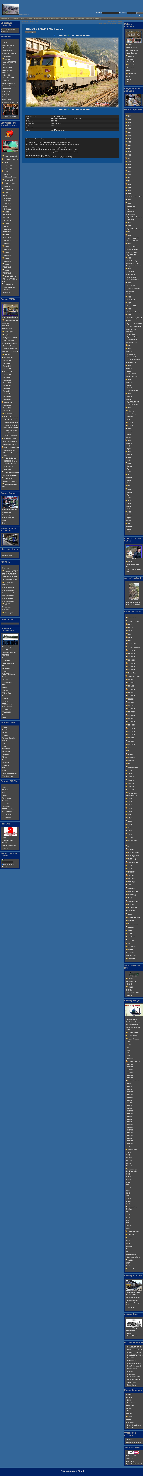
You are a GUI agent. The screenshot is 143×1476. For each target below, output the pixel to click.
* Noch (4, 746)
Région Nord (130, 1461)
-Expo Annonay (131, 206)
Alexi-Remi (5, 94)
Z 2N (129, 885)
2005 (129, 283)
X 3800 (130, 805)
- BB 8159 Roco (8, 466)
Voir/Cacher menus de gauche (30, 21)
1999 (129, 226)
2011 (129, 348)
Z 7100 (130, 865)
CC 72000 (131, 657)
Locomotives (132, 618)
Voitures (131, 927)
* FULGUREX (6, 712)
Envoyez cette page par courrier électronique (110, 23)
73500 (130, 914)
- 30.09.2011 (7, 209)
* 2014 (7, 235)
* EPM (4, 717)
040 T (130, 631)
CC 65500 (131, 666)
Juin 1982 (129, 984)
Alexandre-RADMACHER (10, 102)
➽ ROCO (128, 1400)
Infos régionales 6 (8, 598)
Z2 (128, 846)
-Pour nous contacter (9, 53)
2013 (129, 379)
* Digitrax (5, 801)
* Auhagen (5, 754)
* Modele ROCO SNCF (133, 1379)
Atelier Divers (8, 478)
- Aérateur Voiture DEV (10, 475)
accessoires (132, 73)
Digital (7, 335)
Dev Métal (131, 937)
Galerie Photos (133, 1032)
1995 (129, 200)
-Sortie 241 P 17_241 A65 (134, 318)
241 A (130, 637)
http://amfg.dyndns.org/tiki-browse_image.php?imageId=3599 (48, 142)
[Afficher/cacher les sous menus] (3, 59)
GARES (130, 950)
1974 (129, 129)
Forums (22, 18)
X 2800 (130, 834)
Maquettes (132, 65)
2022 (129, 500)
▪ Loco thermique (134, 647)
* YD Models (6, 806)
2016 (129, 429)
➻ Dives (128, 1333)
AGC (129, 827)
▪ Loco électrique (134, 676)
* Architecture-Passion (9, 773)
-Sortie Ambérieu (131, 339)
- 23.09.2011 (7, 206)
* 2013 (7, 223)
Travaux (7, 354)
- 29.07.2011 (7, 198)
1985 (129, 165)
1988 (129, 174)
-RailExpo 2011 (131, 362)
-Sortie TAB (130, 291)
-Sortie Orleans (131, 374)
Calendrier (15, 18)
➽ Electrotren (130, 1405)
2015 (129, 408)
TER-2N (128, 1225)
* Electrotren (6, 668)
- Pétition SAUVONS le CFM (9, 280)
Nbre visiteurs (5, 18)
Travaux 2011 (7, 377)
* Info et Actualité (11, 156)
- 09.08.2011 (6, 290)
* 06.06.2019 (7, 261)
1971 (129, 119)
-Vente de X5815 (131, 252)
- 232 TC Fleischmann (10, 461)
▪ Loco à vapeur (133, 621)
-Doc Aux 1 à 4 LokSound (10, 351)
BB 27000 (131, 728)
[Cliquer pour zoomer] (72, 107)
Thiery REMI (6, 91)
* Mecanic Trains (7, 840)
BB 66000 (131, 777)
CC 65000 (131, 663)
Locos (130, 45)
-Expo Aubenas (131, 209)
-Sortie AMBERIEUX (132, 280)
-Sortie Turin (130, 388)
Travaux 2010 (8, 372)
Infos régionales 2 (8, 590)
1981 (129, 152)
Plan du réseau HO (11, 320)
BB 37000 (131, 731)
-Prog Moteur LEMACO (9, 343)
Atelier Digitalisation (11, 458)
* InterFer (5, 848)
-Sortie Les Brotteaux (133, 288)
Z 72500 (130, 837)
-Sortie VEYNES (131, 247)
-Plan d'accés (6, 56)
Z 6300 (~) (131, 878)
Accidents (131, 958)
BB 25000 (131, 715)
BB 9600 (129, 1119)
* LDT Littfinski (7, 812)
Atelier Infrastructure (11, 417)
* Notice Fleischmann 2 (133, 1366)
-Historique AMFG (8, 45)
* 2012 (7, 212)
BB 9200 (131, 702)
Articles (130, 562)
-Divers (129, 419)
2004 (129, 269)
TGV (129, 748)
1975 (129, 132)
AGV (129, 764)
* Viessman (6, 762)
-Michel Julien (6, 65)
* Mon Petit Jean (7, 776)
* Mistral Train (6, 693)
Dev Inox (131, 940)
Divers (130, 930)
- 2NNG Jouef (7, 469)
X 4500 (130, 811)
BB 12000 (130, 1141)
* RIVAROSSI (6, 709)
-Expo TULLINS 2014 (133, 402)
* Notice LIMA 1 (131, 1358)
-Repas (128, 371)
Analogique (8, 331)
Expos (4, 523)
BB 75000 (131, 653)
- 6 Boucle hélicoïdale (10, 435)
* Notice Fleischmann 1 (133, 1363)
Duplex (130, 751)
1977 (129, 139)
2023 (129, 512)
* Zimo (4, 795)
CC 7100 (131, 686)
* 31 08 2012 (7, 217)
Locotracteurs (133, 767)
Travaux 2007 (7, 363)
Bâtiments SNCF (131, 955)
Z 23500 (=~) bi (133, 901)
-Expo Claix (130, 211)
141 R (130, 624)
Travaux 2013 (7, 383)
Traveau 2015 (7, 388)
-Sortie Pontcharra (132, 390)
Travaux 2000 (8, 358)
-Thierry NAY (6, 75)
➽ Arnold (129, 1413)
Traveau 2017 (7, 394)
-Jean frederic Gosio (8, 83)
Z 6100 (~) (131, 875)
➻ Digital (128, 79)
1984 (129, 161)
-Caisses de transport (9, 481)
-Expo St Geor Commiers (134, 217)
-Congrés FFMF (131, 277)
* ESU (4, 715)
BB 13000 (131, 744)
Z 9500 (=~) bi (133, 862)
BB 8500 (131, 692)
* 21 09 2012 (7, 220)
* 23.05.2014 (7, 240)
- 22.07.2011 (7, 195)
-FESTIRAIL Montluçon (133, 326)
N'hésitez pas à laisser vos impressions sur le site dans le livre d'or (54, 18)
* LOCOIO (5, 803)
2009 (129, 315)
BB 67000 (131, 650)
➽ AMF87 (129, 1419)
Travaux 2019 (7, 399)
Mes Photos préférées (133, 1022)
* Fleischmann (7, 696)
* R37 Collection (7, 707)
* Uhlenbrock (6, 798)
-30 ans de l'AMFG (132, 241)
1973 (129, 126)
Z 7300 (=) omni (133, 852)
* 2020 (7, 264)
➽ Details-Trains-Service (133, 1428)
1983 (129, 158)
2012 (129, 365)
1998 (129, 223)
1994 (129, 194)
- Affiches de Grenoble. (10, 177)
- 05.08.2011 (7, 201)
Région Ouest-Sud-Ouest (134, 1464)
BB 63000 (131, 780)
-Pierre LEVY (6, 80)
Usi (129, 943)
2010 (129, 321)
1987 (129, 171)
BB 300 (130, 679)
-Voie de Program (132, 414)
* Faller (4, 740)
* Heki (4, 743)
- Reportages (8, 189)
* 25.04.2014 (7, 238)
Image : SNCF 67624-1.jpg (44, 28)
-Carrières (130, 416)
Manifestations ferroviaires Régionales (88, 18)
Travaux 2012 (7, 380)
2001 (129, 235)
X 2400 (130, 798)
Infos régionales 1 (8, 587)
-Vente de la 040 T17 (132, 238)
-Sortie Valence (131, 294)
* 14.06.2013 (7, 229)
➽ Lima (128, 1408)
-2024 (129, 523)
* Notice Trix (130, 1371)
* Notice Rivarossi (131, 1369)
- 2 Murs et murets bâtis (10, 422)
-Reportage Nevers (132, 337)
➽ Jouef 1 (129, 1394)
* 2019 (7, 258)
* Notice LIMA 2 (131, 1360)
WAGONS (131, 920)
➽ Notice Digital (131, 1385)
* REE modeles (7, 704)
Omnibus (129, 1204)
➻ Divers (128, 70)
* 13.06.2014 (7, 243)
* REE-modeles (7, 682)
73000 (130, 821)
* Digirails (5, 790)
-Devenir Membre (7, 50)
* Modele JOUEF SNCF (133, 1377)
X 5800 (130, 802)
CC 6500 (131, 741)
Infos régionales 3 (8, 593)
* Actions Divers (10, 276)
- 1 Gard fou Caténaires (10, 420)
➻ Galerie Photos (131, 1336)
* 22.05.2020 (7, 267)
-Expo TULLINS (131, 255)
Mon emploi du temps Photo (133, 1028)
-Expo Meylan (130, 214)
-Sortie (130, 425)
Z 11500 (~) (132, 859)
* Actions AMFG (10, 180)
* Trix (4, 666)
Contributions (9, 414)
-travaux (128, 503)
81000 (130, 824)
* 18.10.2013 (7, 232)
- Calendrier (6, 186)
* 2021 (7, 270)
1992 (129, 187)
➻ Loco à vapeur (131, 47)
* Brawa (4, 757)
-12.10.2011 (6, 292)
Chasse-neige (133, 924)
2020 (129, 474)
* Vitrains (5, 679)
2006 (129, 297)
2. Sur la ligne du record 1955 (134, 570)
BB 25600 (131, 696)
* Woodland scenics (8, 738)
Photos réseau (7, 512)
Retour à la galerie (31, 32)
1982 (129, 155)
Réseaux (131, 760)
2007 (129, 303)
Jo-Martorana (6, 88)
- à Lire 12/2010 (7, 165)
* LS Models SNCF (8, 663)
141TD (130, 627)
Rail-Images (9, 613)
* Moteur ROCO (131, 1382)
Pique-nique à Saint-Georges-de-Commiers (133, 265)
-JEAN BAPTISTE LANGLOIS (7, 71)
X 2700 (130, 831)
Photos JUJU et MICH (133, 605)
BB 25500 (131, 689)
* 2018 (7, 252)
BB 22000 (131, 734)
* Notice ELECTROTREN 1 (134, 1352)
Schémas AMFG (7, 328)
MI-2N (130, 898)
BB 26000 (131, 725)
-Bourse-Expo (130, 334)
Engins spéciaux (134, 917)
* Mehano (5, 690)
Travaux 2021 (7, 408)
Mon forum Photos (132, 1025)
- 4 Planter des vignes (10, 430)
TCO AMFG (5, 326)
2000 (129, 232)
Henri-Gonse (6, 97)
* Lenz (4, 787)
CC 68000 (131, 660)
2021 (129, 489)
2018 (129, 451)
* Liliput (4, 671)
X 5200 (130, 818)
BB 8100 (131, 683)
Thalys (130, 754)
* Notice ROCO (130, 1374)
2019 (129, 463)
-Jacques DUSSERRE (9, 62)
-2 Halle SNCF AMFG (9, 444)
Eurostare (131, 757)
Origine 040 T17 (131, 981)
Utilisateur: (99, 12)
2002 (129, 244)
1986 (129, 168)
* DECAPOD (6, 749)
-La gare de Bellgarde (133, 359)
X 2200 (130, 808)
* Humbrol (5, 765)
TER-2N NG (131, 911)
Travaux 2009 (7, 369)
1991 (129, 184)
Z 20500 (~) (132, 895)
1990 (129, 181)
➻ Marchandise (131, 62)
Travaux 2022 (7, 411)
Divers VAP (132, 644)
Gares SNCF (130, 953)
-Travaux (129, 351)
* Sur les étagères (8, 647)
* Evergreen (6, 751)
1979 (129, 145)
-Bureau (7, 59)
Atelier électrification (11, 447)
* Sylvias (5, 735)
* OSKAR (5, 698)
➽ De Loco (129, 1440)
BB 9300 (131, 705)
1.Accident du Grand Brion (132, 566)
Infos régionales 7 (8, 601)
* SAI (3, 768)
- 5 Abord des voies (9, 433)
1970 (129, 116)
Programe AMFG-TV (11, 571)
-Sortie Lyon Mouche (133, 312)
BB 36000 (131, 722)
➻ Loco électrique (131, 53)
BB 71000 (131, 786)
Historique (5, 568)
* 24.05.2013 (7, 226)
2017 (129, 440)
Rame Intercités (131, 1254)
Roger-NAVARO (7, 99)
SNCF (128, 1263)
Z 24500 (131, 904)
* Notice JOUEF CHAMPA (134, 1350)
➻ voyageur (129, 59)
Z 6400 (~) (131, 881)
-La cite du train (131, 354)
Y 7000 (130, 770)
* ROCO (4, 658)
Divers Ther (132, 673)
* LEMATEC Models (8, 674)
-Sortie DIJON (130, 286)
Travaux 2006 (7, 360)
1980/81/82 (129, 995)
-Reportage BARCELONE (134, 324)
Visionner (5, 610)
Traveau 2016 (7, 391)
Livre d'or (29, 18)
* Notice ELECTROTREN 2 (134, 1355)
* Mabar (4, 687)
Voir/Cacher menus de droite (114, 21)
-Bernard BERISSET (8, 78)
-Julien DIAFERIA (7, 67)
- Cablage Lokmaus (8, 346)
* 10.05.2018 (7, 255)
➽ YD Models (130, 1422)
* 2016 (7, 246)
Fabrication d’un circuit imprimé (10, 454)
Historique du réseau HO (10, 317)
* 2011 (7, 192)
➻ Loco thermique (132, 50)
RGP (129, 815)
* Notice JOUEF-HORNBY (134, 1347)
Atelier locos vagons (11, 472)
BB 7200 (131, 738)
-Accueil (4, 42)
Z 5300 (130, 869)
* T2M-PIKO (6, 655)
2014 (129, 393)
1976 (129, 135)
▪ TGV (129, 1146)
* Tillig (4, 685)
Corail (130, 934)
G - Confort (131, 946)
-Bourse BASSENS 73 (133, 376)
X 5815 (130, 987)
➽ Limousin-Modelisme (133, 1425)
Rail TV (7, 604)
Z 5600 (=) (131, 888)
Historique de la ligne (133, 602)
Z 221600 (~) (132, 907)
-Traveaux (129, 466)
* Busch (4, 732)
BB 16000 (131, 709)
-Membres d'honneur (9, 48)
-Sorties (128, 483)
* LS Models (6, 660)
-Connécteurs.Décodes (9, 349)
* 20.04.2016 (7, 249)
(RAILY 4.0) (5, 323)
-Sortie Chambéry (132, 249)
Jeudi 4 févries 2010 (132, 993)
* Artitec (4, 770)
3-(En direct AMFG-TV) (9, 579)
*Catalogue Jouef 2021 (9, 652)
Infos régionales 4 (8, 595)
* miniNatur (6, 730)
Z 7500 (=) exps (133, 856)
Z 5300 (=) (131, 872)
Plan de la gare (7, 515)
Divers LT (131, 790)
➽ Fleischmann (131, 1403)
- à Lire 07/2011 (7, 168)
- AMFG (6, 162)
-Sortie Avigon (130, 271)
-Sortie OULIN (130, 300)
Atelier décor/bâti (10, 438)
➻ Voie (128, 76)
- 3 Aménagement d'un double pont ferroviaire (10, 426)
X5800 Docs (129, 990)
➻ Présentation (130, 1330)
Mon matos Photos (132, 1019)
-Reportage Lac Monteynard (131, 330)
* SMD (4, 837)
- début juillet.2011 (9, 287)
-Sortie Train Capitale (133, 261)
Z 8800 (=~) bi (133, 891)
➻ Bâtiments (130, 68)
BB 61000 (131, 670)
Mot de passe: (123, 12)
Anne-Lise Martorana (9, 86)
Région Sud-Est (131, 1455)
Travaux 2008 (7, 366)
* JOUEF (5, 649)
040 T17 (131, 978)
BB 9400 (131, 718)
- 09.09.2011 (7, 203)
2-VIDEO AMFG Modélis (9, 576)
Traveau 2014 (7, 385)
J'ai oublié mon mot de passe (134, 15)
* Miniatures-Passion (9, 845)
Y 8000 (130, 773)
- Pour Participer (9, 183)
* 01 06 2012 (7, 215)
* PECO (4, 727)
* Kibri (4, 760)
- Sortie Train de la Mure (134, 197)
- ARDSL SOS (7, 174)
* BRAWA (5, 701)
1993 (129, 190)
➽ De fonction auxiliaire (133, 1442)
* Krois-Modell (6, 817)
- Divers (6, 171)
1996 (129, 203)
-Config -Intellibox (8, 340)
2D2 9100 (131, 699)
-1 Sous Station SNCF (10, 441)
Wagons (131, 56)
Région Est (129, 1458)
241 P (130, 634)
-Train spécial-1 (131, 357)
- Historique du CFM (11, 159)
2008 (129, 309)
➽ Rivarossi (129, 1411)
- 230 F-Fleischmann (9, 464)
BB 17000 (131, 712)
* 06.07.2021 (7, 273)
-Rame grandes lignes (133, 1257)
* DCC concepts (7, 814)
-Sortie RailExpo (131, 342)
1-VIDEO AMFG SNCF (9, 574)
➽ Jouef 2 (129, 1397)
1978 (129, 142)
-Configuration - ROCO (9, 338)
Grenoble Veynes (7, 555)
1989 (129, 178)
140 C (130, 640)
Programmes (6, 607)
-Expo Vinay (130, 219)
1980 (129, 148)
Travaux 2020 (8, 402)
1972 (129, 122)
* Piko (4, 677)
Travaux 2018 (7, 396)
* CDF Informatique (8, 809)
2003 (129, 258)
